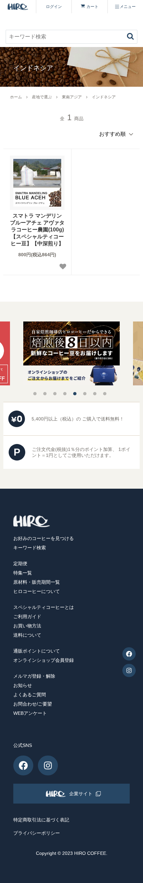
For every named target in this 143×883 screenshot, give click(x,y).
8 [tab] (104, 393)
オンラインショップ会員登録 (43, 660)
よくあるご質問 (29, 694)
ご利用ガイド (27, 616)
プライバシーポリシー (36, 833)
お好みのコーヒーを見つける (43, 538)
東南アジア (72, 97)
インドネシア (104, 97)
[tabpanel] (71, 353)
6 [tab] (84, 393)
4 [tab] (65, 393)
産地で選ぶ (42, 97)
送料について (27, 635)
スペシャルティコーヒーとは (43, 607)
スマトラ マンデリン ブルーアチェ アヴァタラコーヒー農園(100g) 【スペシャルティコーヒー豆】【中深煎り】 (37, 229)
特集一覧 (22, 572)
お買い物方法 (27, 625)
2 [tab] (45, 393)
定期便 (20, 563)
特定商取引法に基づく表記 (41, 819)
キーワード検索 (29, 547)
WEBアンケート (30, 713)
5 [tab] (74, 393)
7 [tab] (94, 393)
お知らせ (22, 685)
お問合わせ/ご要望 (32, 704)
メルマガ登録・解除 (34, 676)
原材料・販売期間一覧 (36, 582)
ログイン (54, 6)
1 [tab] (35, 393)
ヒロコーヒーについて (36, 591)
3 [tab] (55, 393)
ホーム (16, 97)
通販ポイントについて (36, 651)
